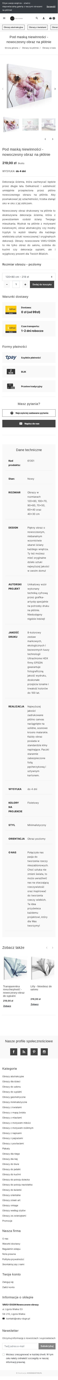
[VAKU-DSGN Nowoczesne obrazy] (16, 18)
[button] (52, 18)
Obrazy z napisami (12, 1133)
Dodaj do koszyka (42, 284)
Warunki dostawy (11, 1243)
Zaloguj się (7, 1282)
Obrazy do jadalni (11, 1169)
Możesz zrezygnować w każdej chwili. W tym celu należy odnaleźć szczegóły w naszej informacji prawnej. (29, 1358)
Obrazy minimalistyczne (14, 1102)
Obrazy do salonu (11, 1086)
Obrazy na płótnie (30, 48)
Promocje (7, 1220)
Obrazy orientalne (11, 1195)
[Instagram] (44, 1051)
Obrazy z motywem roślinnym (17, 1128)
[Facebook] (13, 1051)
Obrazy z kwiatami (37, 27)
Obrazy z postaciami (13, 1143)
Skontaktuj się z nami (13, 1264)
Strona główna (11, 48)
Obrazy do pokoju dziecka (16, 1179)
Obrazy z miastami (12, 1117)
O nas (5, 1238)
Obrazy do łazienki (11, 1190)
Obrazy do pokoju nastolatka (17, 1184)
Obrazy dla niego (11, 1153)
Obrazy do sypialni (12, 1091)
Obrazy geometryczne (13, 1097)
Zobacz (7, 1006)
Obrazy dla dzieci (11, 1081)
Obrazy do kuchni (11, 1174)
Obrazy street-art (11, 1200)
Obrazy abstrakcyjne (13, 27)
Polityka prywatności (13, 1259)
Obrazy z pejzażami (12, 1138)
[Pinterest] (34, 1051)
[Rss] (23, 1051)
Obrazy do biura (10, 1164)
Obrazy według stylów (14, 1210)
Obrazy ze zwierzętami (14, 1215)
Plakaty (6, 1148)
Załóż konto (8, 1287)
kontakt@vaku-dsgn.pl (16, 1318)
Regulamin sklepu (11, 1249)
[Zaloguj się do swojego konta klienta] (43, 18)
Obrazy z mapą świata (14, 1112)
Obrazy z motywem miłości (16, 1122)
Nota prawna (9, 1254)
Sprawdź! (51, 6)
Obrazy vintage (10, 1205)
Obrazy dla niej (10, 1159)
